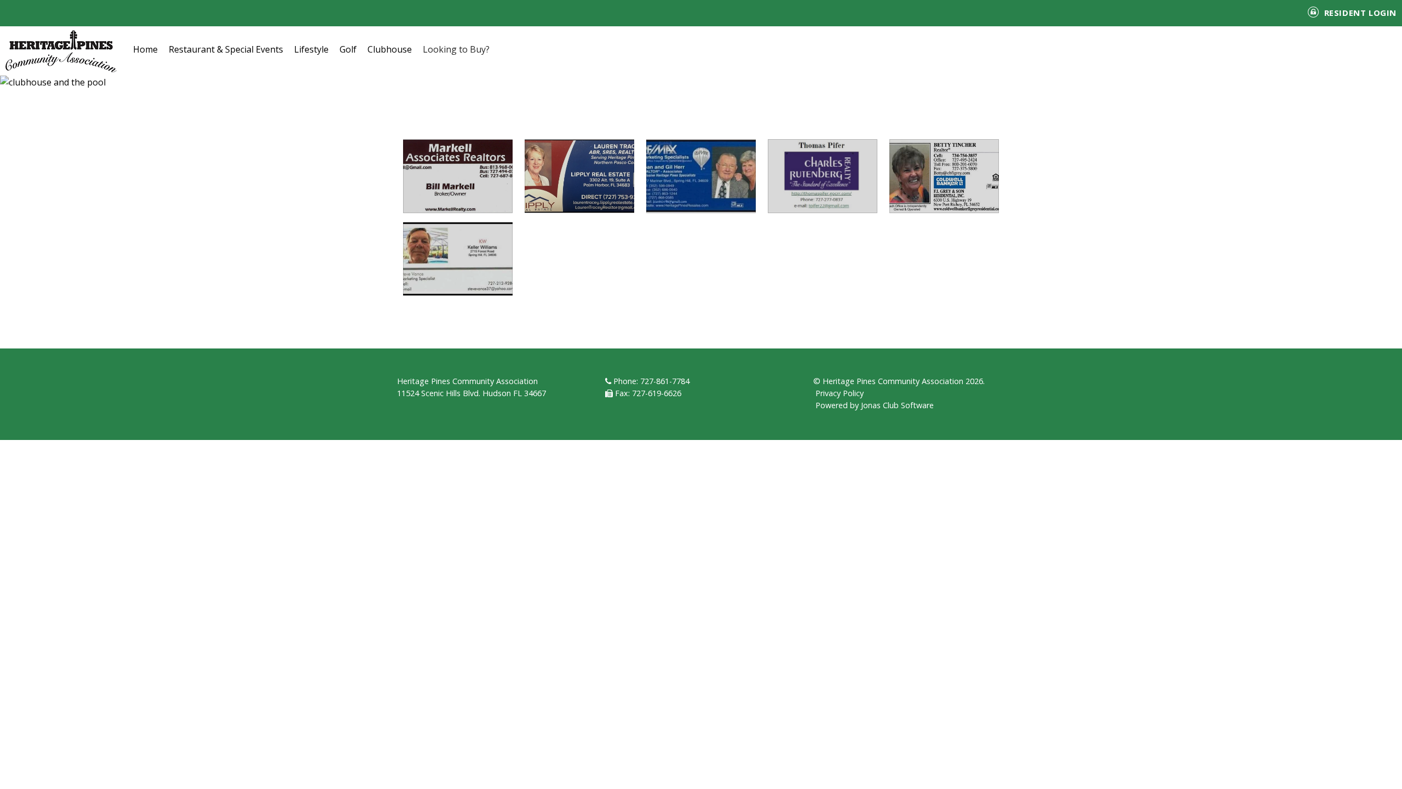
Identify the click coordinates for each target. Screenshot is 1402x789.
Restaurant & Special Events (226, 49)
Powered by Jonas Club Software (874, 405)
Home (145, 49)
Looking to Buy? (456, 49)
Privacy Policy (839, 393)
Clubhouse (389, 49)
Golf (348, 49)
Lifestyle (311, 49)
